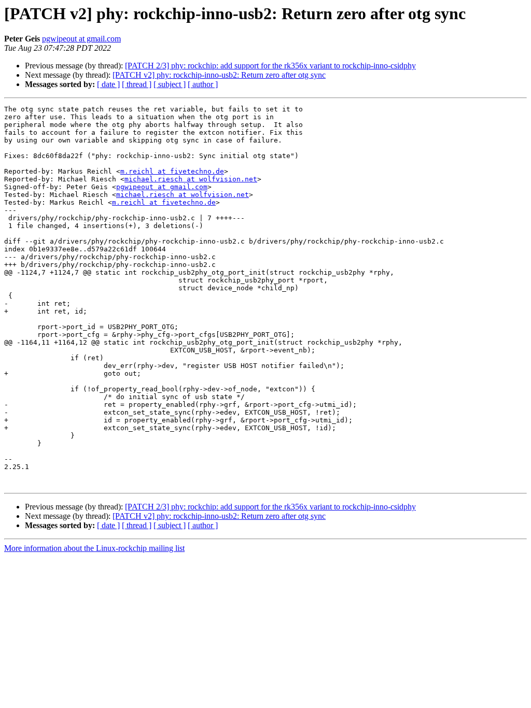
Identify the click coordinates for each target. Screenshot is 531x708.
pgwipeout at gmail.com (81, 38)
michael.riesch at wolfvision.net (190, 179)
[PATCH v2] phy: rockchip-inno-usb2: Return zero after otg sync (219, 74)
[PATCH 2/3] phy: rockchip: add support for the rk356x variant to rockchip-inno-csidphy (270, 65)
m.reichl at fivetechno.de (172, 171)
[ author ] (203, 84)
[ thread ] (136, 84)
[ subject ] (169, 84)
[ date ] (108, 84)
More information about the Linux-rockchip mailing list (94, 548)
